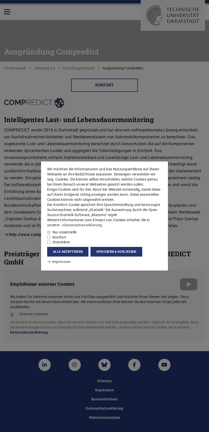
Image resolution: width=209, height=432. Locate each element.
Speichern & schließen (116, 252)
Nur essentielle (65, 232)
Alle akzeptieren (68, 252)
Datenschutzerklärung (83, 225)
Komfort (59, 237)
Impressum (61, 262)
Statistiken (61, 242)
